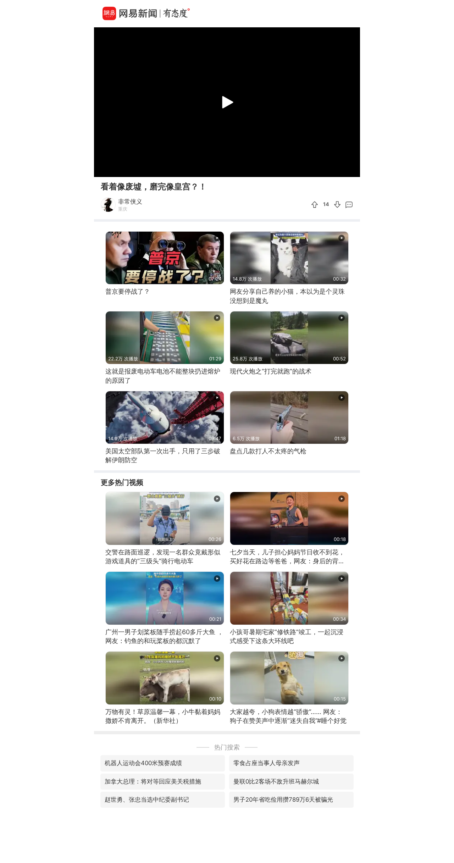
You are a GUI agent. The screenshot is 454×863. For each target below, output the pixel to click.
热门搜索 (227, 747)
